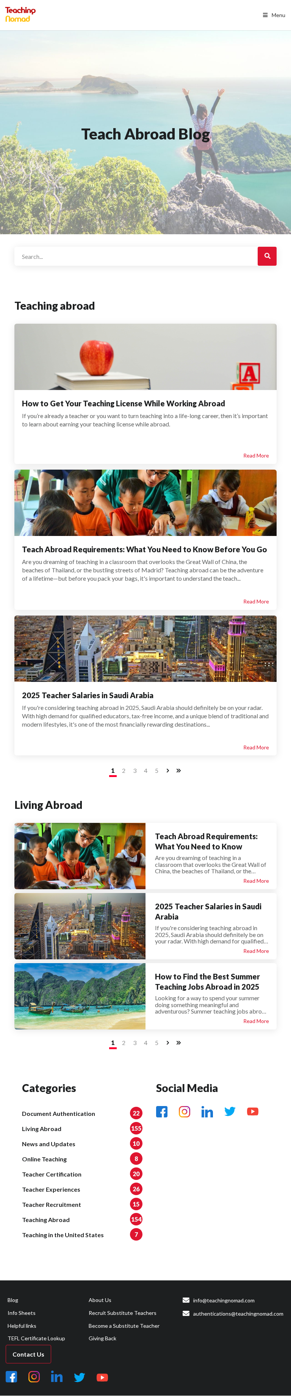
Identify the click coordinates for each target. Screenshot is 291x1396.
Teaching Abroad (46, 1219)
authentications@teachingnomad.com (238, 1313)
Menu (278, 15)
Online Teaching (44, 1159)
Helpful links (22, 1325)
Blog (13, 1300)
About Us (100, 1300)
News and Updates (48, 1143)
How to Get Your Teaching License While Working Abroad (123, 403)
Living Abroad (41, 1128)
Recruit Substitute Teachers (122, 1313)
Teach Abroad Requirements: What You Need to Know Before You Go (144, 549)
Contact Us (28, 1354)
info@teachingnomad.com (224, 1300)
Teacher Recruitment (51, 1204)
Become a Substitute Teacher (124, 1325)
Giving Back (102, 1338)
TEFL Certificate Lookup (36, 1338)
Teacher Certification (51, 1174)
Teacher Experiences (51, 1189)
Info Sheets (22, 1313)
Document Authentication (58, 1113)
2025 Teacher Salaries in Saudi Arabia (87, 695)
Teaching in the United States (63, 1234)
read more (256, 455)
